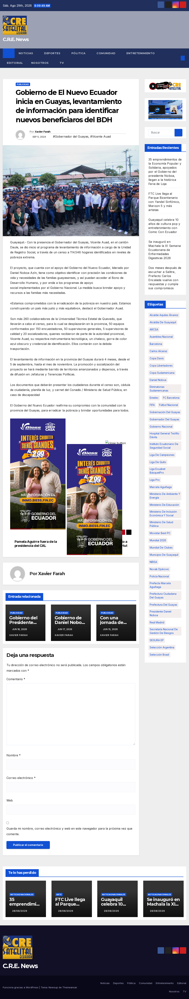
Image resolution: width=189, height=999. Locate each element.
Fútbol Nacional (168, 404)
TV (62, 63)
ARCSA (154, 329)
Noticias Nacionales (21, 894)
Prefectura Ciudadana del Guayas (163, 595)
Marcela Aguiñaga (161, 487)
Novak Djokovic (159, 569)
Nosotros (40, 63)
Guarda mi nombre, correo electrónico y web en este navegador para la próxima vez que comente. (69, 831)
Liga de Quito (158, 462)
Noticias (26, 53)
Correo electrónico (21, 778)
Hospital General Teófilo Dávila (164, 435)
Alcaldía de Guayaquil (163, 322)
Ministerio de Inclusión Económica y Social (163, 513)
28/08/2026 (19, 910)
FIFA (152, 404)
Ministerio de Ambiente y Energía (165, 495)
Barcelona (156, 343)
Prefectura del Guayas (163, 604)
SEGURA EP (157, 640)
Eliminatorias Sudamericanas (159, 388)
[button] (177, 58)
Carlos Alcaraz (158, 351)
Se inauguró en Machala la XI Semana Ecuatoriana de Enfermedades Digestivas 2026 (164, 250)
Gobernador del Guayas (164, 419)
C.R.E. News (16, 39)
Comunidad (106, 53)
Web (9, 800)
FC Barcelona (171, 397)
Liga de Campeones (162, 454)
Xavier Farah (43, 131)
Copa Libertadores (161, 365)
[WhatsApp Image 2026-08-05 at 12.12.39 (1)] (38, 473)
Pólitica (79, 53)
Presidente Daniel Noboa (160, 613)
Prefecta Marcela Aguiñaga (160, 585)
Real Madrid (157, 622)
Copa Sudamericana (162, 372)
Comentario (15, 679)
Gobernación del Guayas (165, 412)
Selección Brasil (159, 654)
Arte (59, 894)
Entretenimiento (141, 53)
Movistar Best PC (160, 533)
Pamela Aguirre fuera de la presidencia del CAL (36, 544)
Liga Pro (155, 479)
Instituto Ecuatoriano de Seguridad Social (164, 445)
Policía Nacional (159, 576)
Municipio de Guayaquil (164, 554)
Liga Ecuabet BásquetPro (157, 470)
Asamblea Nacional (161, 336)
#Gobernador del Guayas (70, 136)
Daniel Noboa (158, 380)
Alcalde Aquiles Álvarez (164, 315)
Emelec (154, 397)
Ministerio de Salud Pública (161, 524)
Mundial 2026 (158, 540)
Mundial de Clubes (161, 547)
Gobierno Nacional (161, 426)
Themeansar (69, 987)
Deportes (52, 53)
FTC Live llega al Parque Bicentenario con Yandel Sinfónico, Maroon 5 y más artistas (164, 202)
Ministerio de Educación (164, 504)
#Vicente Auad (100, 136)
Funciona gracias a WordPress (21, 987)
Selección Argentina (162, 647)
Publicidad (23, 84)
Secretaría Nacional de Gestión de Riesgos (164, 631)
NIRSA (153, 561)
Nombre (13, 755)
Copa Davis (157, 358)
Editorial (15, 63)
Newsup (53, 987)
